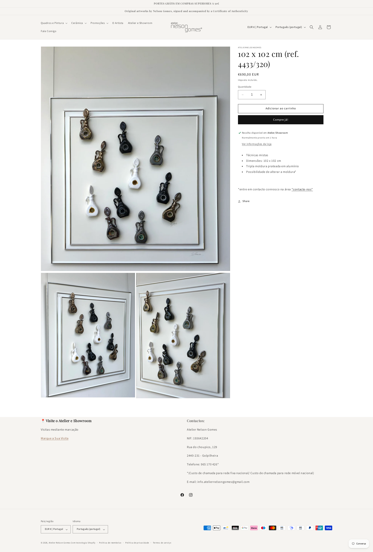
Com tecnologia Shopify (83, 543)
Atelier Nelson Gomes (60, 543)
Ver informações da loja (257, 144)
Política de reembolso (110, 542)
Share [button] (246, 201)
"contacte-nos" (302, 189)
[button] (53, 23)
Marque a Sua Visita (54, 438)
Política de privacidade (137, 542)
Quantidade (244, 87)
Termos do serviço (162, 542)
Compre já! (280, 120)
